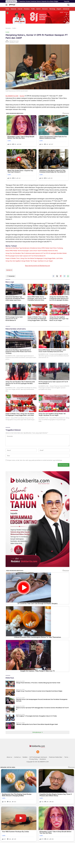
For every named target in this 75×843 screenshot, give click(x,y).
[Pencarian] (68, 4)
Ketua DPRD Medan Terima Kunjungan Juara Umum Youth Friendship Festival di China (32, 250)
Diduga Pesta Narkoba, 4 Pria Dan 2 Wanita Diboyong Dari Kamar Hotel (38, 683)
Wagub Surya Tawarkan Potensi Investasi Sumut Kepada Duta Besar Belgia (39, 691)
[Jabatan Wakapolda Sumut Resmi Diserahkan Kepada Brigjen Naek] (10, 725)
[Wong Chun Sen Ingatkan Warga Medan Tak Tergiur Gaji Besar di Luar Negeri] (59, 309)
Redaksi (25, 757)
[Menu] (7, 4)
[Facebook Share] (53, 276)
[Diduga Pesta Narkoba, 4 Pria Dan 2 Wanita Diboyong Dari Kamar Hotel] (10, 684)
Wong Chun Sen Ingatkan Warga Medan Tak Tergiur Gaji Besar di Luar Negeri (29, 261)
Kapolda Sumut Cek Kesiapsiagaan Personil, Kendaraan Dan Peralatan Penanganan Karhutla (41, 700)
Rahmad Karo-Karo (14, 41)
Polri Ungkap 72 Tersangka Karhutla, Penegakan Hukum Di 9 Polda (36, 716)
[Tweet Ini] (57, 276)
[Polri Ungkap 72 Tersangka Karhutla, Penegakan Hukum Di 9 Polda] (10, 717)
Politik (7, 32)
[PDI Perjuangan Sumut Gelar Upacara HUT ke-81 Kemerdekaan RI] (15, 309)
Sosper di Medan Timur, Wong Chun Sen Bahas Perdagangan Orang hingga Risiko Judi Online (34, 258)
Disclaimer (43, 759)
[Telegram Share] (64, 276)
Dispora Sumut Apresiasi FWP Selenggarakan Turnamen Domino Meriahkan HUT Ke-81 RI (42, 708)
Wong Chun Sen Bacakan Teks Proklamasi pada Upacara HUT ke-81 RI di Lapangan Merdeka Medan (36, 253)
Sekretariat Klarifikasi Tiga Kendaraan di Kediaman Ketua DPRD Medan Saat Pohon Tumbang (34, 248)
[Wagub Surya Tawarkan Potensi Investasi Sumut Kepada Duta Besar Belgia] (10, 692)
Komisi (22, 96)
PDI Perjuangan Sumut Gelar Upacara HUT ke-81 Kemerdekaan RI (25, 256)
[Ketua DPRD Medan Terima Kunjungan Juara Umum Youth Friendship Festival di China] (37, 289)
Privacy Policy (33, 759)
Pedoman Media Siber (55, 757)
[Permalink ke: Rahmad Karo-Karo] (7, 41)
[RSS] (37, 752)
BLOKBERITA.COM (12, 96)
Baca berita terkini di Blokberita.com (37, 266)
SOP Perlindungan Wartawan (38, 757)
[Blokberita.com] (12, 4)
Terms (66, 757)
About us (9, 757)
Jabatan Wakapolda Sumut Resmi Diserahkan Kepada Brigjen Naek (37, 724)
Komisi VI (9, 270)
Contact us (17, 757)
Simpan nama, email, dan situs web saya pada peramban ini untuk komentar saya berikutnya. (34, 460)
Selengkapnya (36, 732)
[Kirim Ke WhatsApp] (68, 276)
